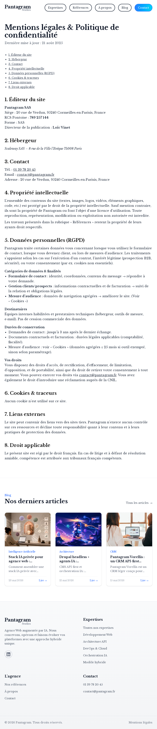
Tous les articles (139, 503)
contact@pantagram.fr (35, 175)
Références (80, 7)
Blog (125, 7)
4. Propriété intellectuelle (26, 68)
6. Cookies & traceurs (23, 78)
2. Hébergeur (17, 59)
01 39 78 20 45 (24, 170)
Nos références (15, 684)
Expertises (55, 7)
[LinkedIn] (8, 654)
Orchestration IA (95, 655)
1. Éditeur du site (20, 55)
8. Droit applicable (21, 87)
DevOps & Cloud (95, 648)
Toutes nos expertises (98, 628)
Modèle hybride (94, 662)
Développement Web (97, 634)
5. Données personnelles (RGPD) (31, 73)
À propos (105, 7)
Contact (143, 7)
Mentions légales (140, 722)
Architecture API (95, 641)
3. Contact (15, 64)
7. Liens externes (20, 82)
